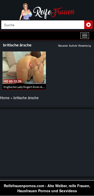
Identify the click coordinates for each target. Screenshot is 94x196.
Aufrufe (73, 45)
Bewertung (84, 45)
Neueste (63, 45)
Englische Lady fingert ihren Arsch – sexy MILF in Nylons (40, 87)
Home (5, 97)
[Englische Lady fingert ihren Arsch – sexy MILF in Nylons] (24, 67)
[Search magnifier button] (88, 24)
